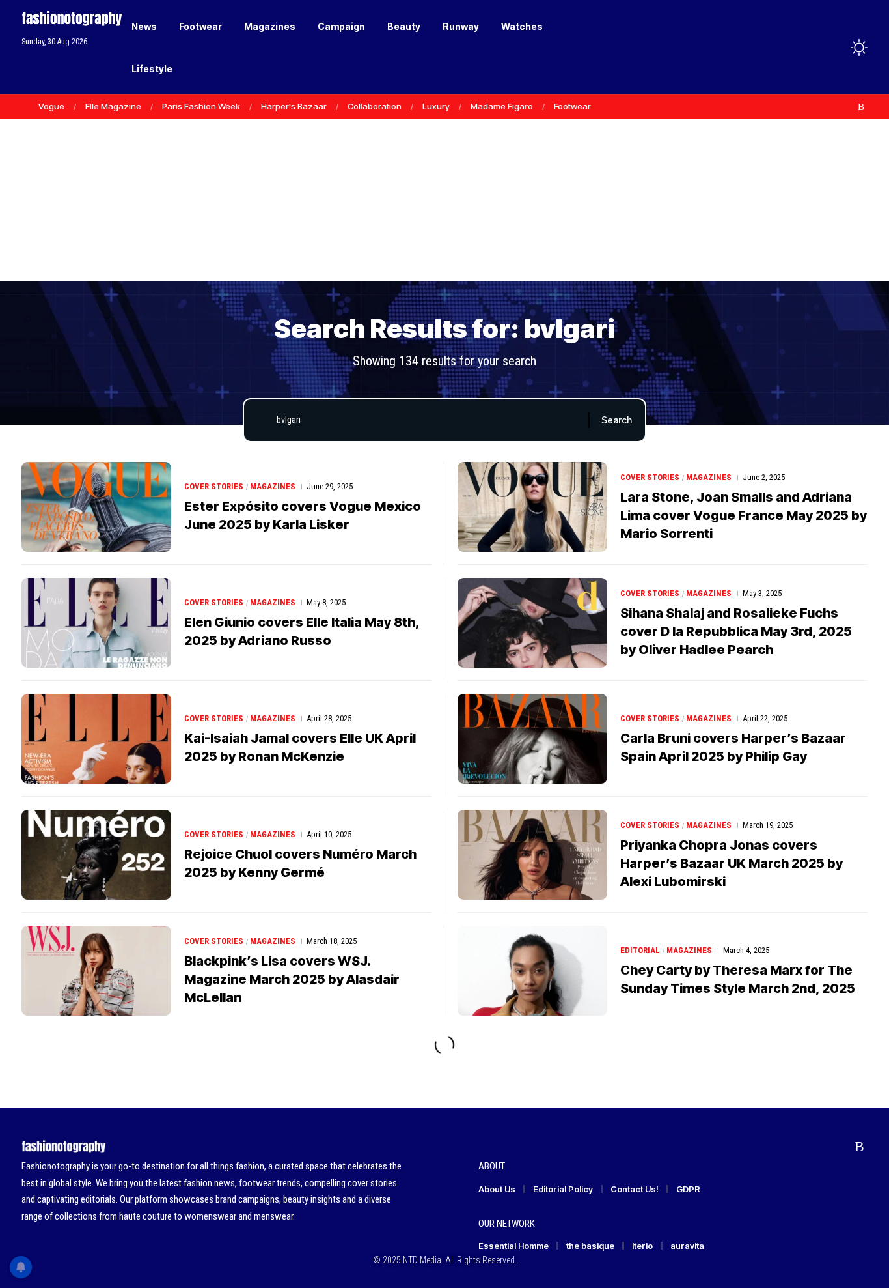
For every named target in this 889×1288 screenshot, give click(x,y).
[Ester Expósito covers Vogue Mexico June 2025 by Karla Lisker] (96, 507)
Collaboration (375, 106)
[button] (835, 47)
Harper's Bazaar (294, 106)
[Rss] (861, 107)
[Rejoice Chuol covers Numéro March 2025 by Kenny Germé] (96, 855)
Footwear (572, 106)
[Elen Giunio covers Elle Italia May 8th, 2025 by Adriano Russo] (96, 623)
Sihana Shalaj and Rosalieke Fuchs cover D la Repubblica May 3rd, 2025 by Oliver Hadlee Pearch (736, 631)
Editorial (640, 950)
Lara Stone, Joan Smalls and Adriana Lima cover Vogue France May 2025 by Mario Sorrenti (743, 515)
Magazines (272, 486)
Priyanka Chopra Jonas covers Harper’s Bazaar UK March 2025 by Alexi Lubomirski (731, 863)
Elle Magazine (113, 106)
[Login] (808, 47)
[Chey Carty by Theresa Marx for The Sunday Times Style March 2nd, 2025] (532, 971)
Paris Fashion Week (201, 106)
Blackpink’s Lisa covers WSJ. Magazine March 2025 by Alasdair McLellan (292, 979)
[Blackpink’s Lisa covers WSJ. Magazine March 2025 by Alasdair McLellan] (96, 971)
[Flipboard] (847, 107)
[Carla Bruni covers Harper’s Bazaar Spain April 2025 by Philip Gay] (532, 739)
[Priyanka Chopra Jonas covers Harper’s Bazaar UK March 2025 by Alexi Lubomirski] (532, 855)
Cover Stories (213, 486)
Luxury (436, 106)
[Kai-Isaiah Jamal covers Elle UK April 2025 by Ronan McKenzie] (96, 739)
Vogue (51, 106)
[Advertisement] (444, 182)
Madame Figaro (502, 106)
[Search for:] (427, 420)
